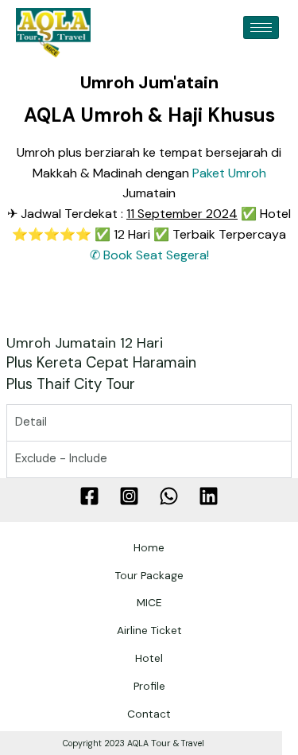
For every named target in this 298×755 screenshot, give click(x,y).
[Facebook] (89, 496)
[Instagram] (129, 496)
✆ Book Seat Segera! (149, 255)
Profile (149, 686)
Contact (149, 713)
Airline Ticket (149, 630)
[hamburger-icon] (261, 27)
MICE (149, 602)
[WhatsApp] (169, 496)
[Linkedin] (209, 496)
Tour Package (149, 575)
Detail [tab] (31, 422)
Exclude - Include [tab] (61, 458)
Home (149, 547)
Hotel (149, 658)
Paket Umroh (229, 173)
